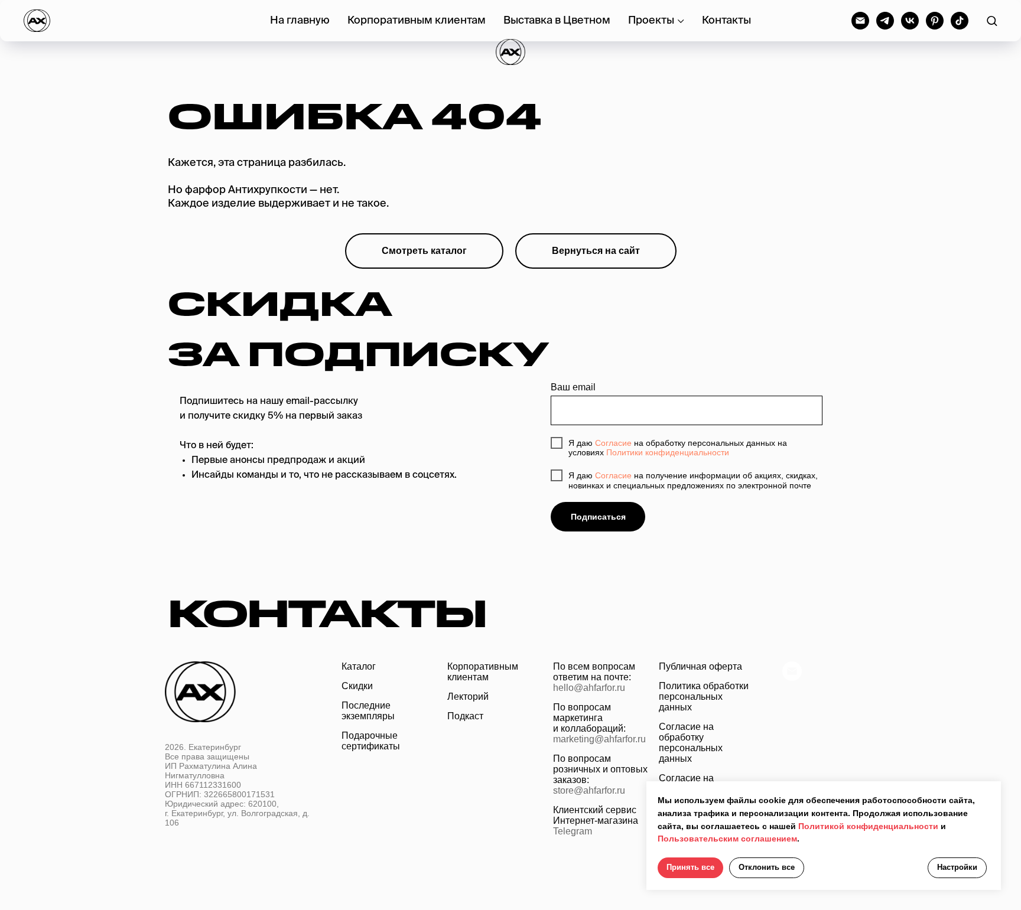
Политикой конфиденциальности (868, 826)
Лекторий (468, 697)
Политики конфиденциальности (667, 452)
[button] (991, 20)
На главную (300, 20)
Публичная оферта (700, 666)
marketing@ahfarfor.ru (599, 739)
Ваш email (573, 387)
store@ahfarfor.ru (589, 790)
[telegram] (885, 21)
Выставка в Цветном (556, 20)
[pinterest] (935, 21)
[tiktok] (959, 21)
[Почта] (792, 678)
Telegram (572, 831)
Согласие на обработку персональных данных (691, 743)
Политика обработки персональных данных (704, 696)
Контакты (726, 20)
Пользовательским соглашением (727, 838)
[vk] (910, 21)
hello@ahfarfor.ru (589, 688)
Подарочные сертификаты (371, 740)
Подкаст (465, 716)
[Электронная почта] (860, 21)
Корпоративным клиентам (416, 20)
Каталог (359, 666)
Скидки (357, 686)
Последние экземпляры (368, 710)
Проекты (651, 20)
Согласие (613, 443)
